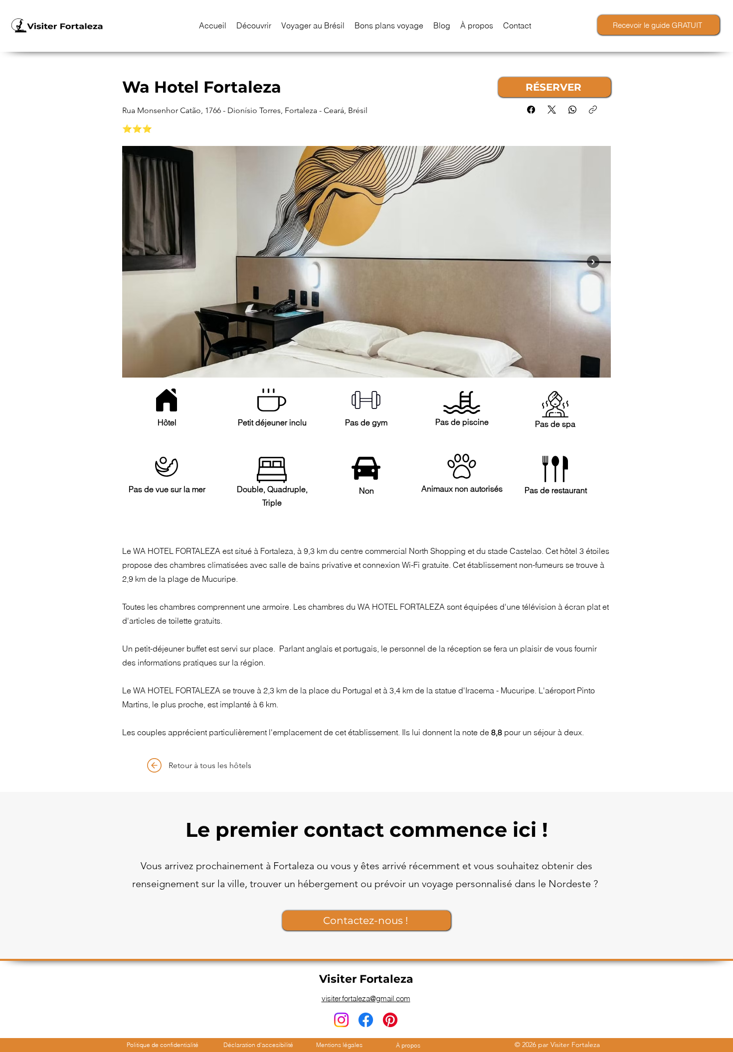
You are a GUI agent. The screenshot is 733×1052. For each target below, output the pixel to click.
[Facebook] (531, 110)
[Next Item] (593, 262)
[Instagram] (341, 1020)
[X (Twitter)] (552, 110)
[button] (253, 25)
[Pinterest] (390, 1020)
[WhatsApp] (572, 110)
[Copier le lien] (593, 110)
